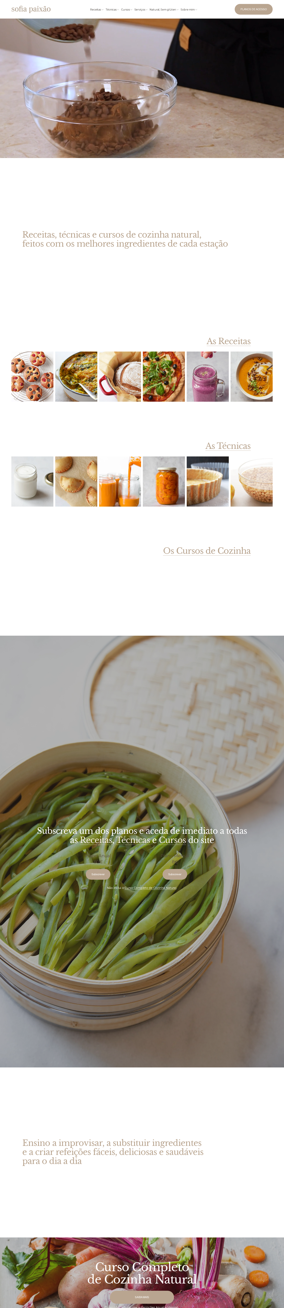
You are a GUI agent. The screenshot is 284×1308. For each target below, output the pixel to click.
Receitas (96, 840)
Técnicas (133, 840)
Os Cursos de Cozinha (207, 551)
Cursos (172, 840)
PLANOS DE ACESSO (253, 9)
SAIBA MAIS (142, 1297)
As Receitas (229, 341)
